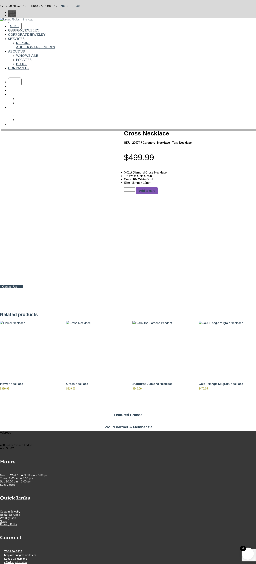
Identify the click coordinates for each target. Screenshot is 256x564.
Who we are (27, 55)
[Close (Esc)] (251, 4)
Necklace (163, 142)
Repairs (23, 43)
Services (16, 39)
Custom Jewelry (23, 30)
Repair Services (10, 514)
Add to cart (147, 190)
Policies (24, 60)
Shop (14, 26)
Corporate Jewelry (26, 34)
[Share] (242, 4)
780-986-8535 (13, 551)
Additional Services (35, 47)
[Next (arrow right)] (249, 282)
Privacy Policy (8, 524)
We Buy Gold (8, 518)
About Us (16, 51)
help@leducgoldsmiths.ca (20, 555)
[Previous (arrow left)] (7, 282)
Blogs (21, 64)
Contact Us (18, 68)
